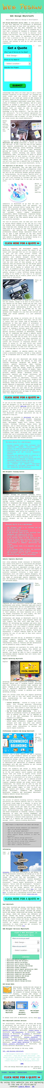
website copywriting (10, 1030)
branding (14, 1039)
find (7, 907)
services (36, 386)
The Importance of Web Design (13, 165)
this (32, 889)
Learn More (24, 1087)
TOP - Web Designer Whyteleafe (13, 1051)
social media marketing (20, 1042)
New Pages (12, 1072)
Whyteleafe (27, 417)
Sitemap (4, 1072)
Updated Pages (22, 1072)
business (20, 353)
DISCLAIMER (39, 12)
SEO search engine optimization (26, 1040)
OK (33, 1087)
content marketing (31, 1037)
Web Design (6, 417)
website (32, 26)
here (4, 892)
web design (8, 436)
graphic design (34, 1030)
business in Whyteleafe (11, 167)
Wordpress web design (28, 362)
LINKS (24, 12)
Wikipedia (6, 872)
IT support (26, 1033)
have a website (22, 161)
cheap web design (19, 367)
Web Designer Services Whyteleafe (16, 929)
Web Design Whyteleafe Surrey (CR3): (15, 22)
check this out (32, 894)
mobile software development (13, 1044)
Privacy (39, 1072)
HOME (20, 12)
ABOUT (28, 12)
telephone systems (35, 1039)
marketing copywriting (11, 1035)
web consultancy (17, 1032)
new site (9, 144)
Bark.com (23, 406)
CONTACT (33, 12)
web (30, 359)
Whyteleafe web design (10, 142)
